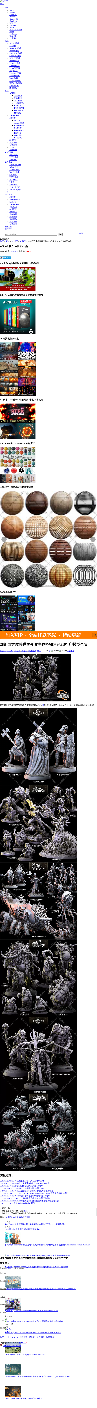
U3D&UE (18, 138)
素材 (7, 91)
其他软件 (13, 38)
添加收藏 (70, 651)
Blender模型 (19, 125)
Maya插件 (13, 180)
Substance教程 (15, 81)
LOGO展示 (18, 111)
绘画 (7, 192)
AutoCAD (13, 15)
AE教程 (12, 46)
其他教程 (13, 88)
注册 (81, 233)
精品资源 (8, 195)
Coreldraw (13, 21)
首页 (2, 4)
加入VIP (8, 229)
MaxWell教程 (14, 68)
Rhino (11, 32)
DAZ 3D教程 (14, 58)
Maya (11, 27)
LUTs (11, 147)
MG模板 (17, 113)
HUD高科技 (19, 108)
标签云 (32, 1337)
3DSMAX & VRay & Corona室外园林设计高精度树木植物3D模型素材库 (29, 1201)
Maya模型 (18, 135)
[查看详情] (48, 539)
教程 (7, 41)
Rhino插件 (13, 185)
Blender (12, 17)
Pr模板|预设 (14, 115)
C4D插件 (13, 175)
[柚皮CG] (4, 1)
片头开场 (18, 96)
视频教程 (13, 219)
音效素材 (13, 145)
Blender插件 (14, 172)
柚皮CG (3, 651)
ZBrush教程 (14, 86)
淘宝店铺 (50, 1337)
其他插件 (13, 160)
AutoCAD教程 (15, 48)
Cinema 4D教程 (15, 53)
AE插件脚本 (14, 170)
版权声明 (40, 1337)
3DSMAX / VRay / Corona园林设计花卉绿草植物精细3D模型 (25, 1196)
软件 (7, 8)
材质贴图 (13, 140)
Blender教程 (14, 51)
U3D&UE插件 (15, 190)
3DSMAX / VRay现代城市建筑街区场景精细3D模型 (21, 1186)
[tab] (42, 585)
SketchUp (13, 34)
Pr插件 (12, 182)
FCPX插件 (13, 157)
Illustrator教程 (14, 63)
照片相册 (18, 98)
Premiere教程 (14, 76)
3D (43, 705)
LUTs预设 (13, 202)
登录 (26, 1211)
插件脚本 (8, 162)
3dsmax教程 (14, 43)
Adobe (12, 13)
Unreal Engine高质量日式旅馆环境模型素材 (22, 1229)
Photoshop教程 (15, 73)
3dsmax (12, 10)
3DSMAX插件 (15, 165)
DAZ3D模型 (19, 130)
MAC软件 (13, 155)
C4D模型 (18, 128)
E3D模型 (18, 133)
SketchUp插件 (15, 187)
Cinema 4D (13, 19)
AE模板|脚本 (14, 199)
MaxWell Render (15, 30)
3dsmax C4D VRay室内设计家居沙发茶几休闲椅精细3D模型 (24, 1183)
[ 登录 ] (9, 1268)
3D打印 (17, 120)
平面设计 (13, 150)
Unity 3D (13, 36)
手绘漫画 (13, 217)
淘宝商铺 (8, 227)
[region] (48, 539)
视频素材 (13, 143)
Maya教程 (13, 71)
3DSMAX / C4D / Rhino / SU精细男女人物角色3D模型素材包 (25, 1198)
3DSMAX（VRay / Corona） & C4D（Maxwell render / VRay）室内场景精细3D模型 (34, 1193)
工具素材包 (19, 103)
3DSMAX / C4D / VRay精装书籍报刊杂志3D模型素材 (22, 1181)
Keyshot (12, 25)
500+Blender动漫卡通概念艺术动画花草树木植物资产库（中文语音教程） (35, 1224)
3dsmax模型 (19, 123)
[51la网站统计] (27, 1343)
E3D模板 (18, 106)
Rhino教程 (13, 78)
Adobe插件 (13, 167)
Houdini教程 (14, 61)
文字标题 (18, 101)
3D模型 (12, 118)
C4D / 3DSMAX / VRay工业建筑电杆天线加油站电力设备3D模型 (26, 1191)
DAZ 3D (12, 23)
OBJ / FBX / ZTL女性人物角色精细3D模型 (17, 1203)
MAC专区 (9, 152)
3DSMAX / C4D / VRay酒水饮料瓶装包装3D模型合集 (22, 1188)
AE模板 (12, 93)
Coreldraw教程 (15, 56)
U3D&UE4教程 (15, 83)
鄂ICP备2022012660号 (12, 1346)
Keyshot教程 (14, 66)
